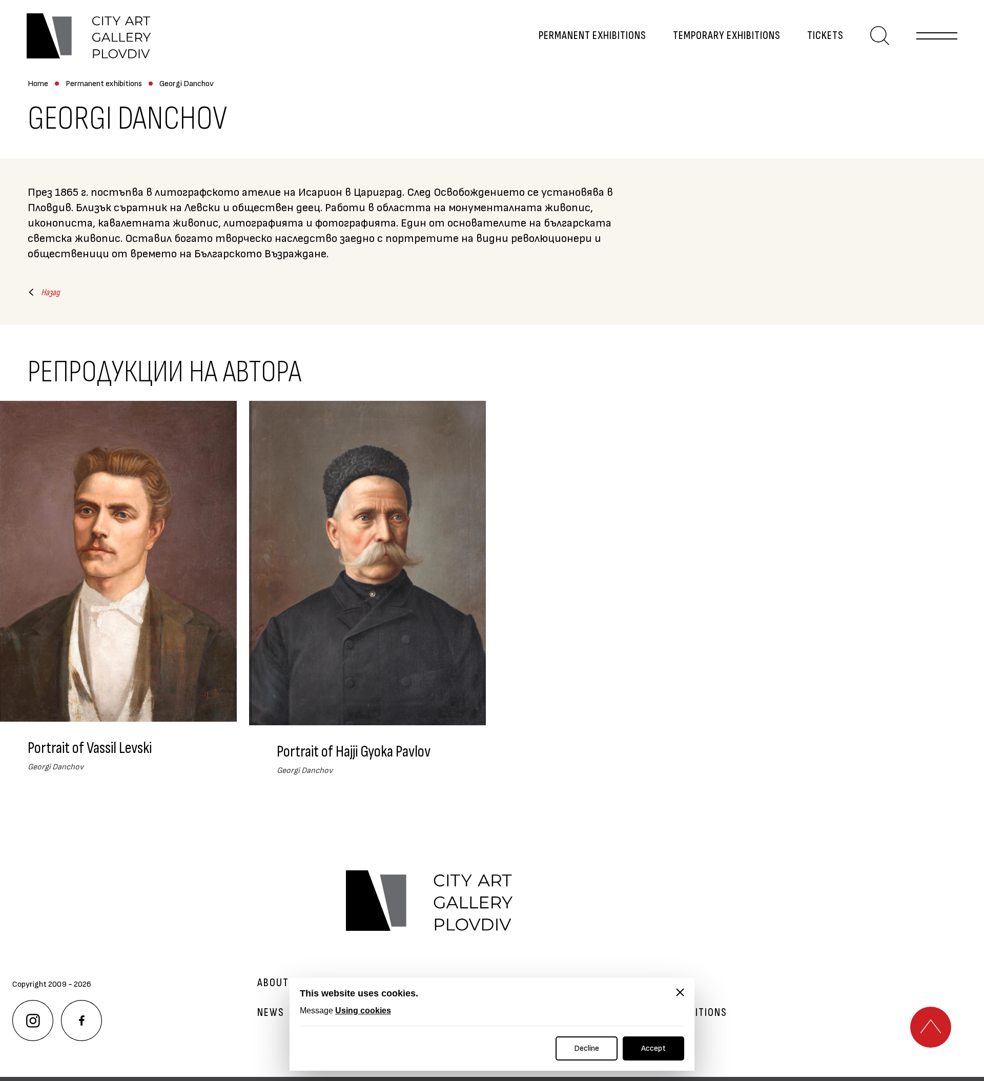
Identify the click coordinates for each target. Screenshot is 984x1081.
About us (280, 983)
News (270, 1012)
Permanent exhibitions (592, 35)
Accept (653, 1048)
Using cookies (363, 1010)
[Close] (680, 992)
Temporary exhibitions (727, 35)
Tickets (825, 35)
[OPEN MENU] (936, 36)
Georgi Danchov (186, 84)
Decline (586, 1048)
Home (38, 84)
